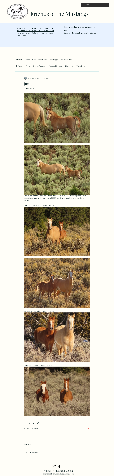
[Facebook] (59, 466)
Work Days (81, 66)
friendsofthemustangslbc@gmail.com (58, 473)
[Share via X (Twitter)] (29, 423)
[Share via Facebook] (25, 423)
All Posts (18, 66)
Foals (28, 66)
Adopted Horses (55, 66)
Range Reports (39, 66)
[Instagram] (54, 466)
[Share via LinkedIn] (33, 423)
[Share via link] (38, 423)
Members (69, 66)
